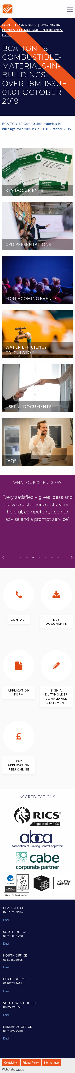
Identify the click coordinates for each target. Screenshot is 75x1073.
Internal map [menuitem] (51, 1062)
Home (6, 25)
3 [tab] (33, 558)
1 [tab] (21, 558)
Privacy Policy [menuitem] (31, 1062)
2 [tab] (27, 558)
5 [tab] (46, 558)
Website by (9, 1069)
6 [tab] (52, 558)
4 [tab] (40, 558)
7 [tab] (58, 558)
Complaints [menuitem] (11, 1062)
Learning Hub (25, 25)
